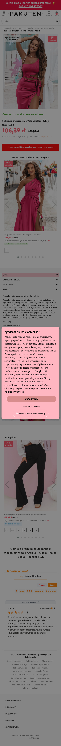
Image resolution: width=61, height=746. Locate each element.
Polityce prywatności (14, 391)
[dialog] (30, 373)
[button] (30, 413)
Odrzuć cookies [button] (31, 406)
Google (38, 371)
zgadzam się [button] (31, 398)
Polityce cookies (42, 388)
